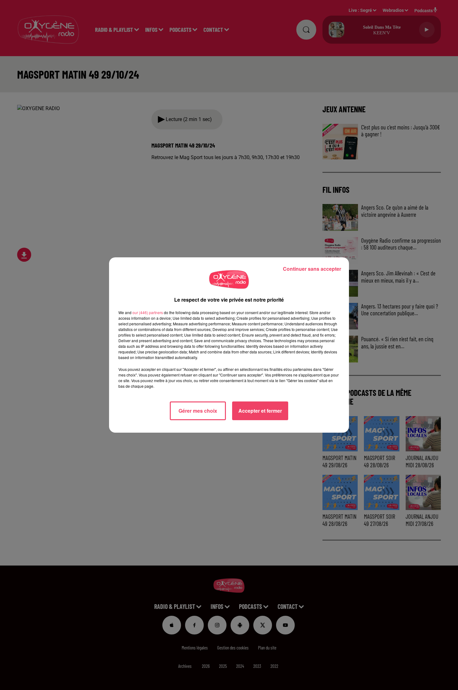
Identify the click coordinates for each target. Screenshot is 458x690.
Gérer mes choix (198, 410)
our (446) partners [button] (147, 312)
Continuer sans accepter (312, 268)
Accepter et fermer (260, 410)
